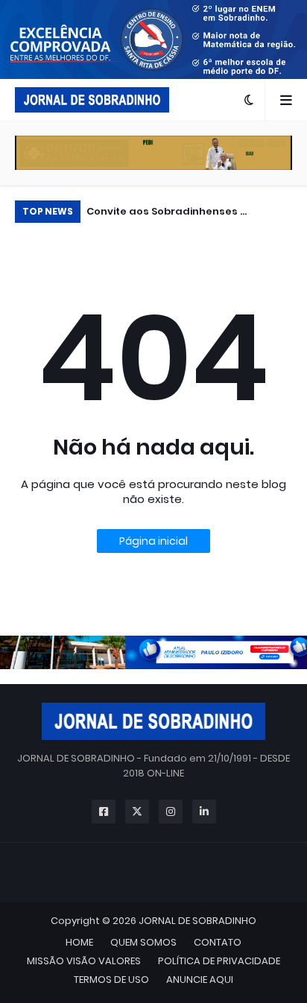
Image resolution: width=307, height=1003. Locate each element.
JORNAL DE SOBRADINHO (197, 921)
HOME (79, 942)
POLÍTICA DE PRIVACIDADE (219, 961)
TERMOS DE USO (111, 979)
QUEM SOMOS (143, 942)
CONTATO (217, 942)
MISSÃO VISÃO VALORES (84, 961)
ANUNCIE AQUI (199, 979)
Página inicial (153, 541)
